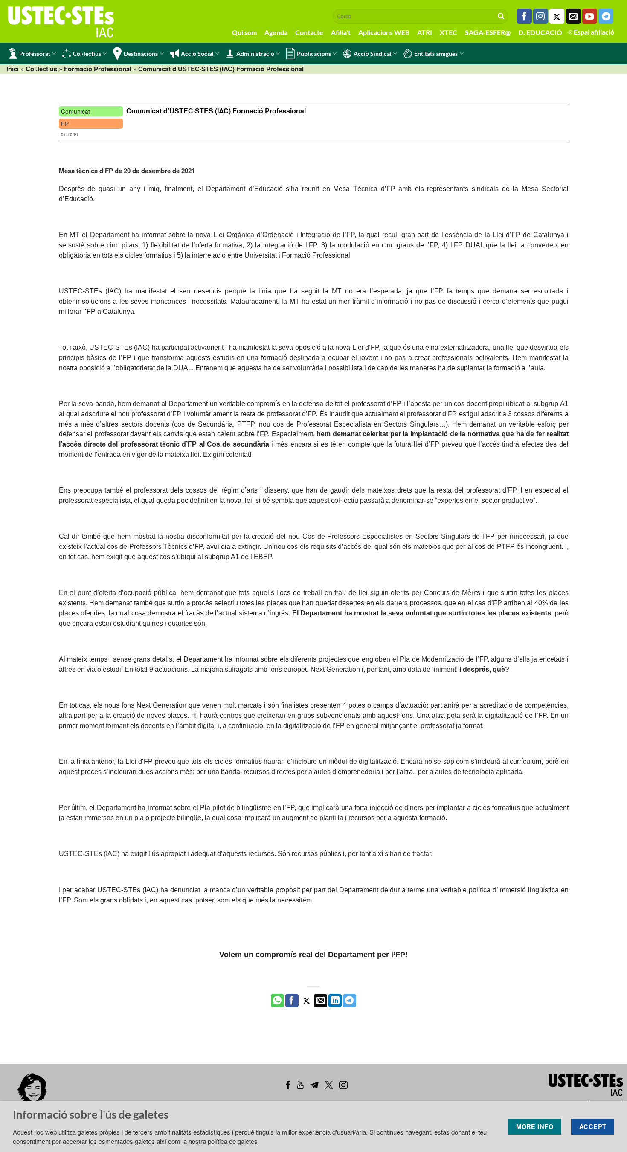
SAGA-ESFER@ (488, 32)
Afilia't (341, 32)
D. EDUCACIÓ (540, 32)
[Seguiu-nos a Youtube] (589, 16)
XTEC (448, 32)
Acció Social (197, 53)
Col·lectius (87, 53)
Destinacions (141, 53)
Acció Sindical (373, 53)
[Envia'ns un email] (573, 16)
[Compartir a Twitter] (306, 1000)
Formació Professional (97, 68)
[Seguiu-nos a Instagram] (540, 16)
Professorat (34, 53)
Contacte (309, 32)
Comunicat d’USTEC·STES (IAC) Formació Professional (216, 111)
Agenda (275, 32)
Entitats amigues (436, 53)
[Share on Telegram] (349, 1000)
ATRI (424, 32)
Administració (255, 53)
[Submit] (501, 16)
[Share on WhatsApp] (277, 1000)
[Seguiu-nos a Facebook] (524, 16)
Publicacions (314, 53)
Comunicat (75, 111)
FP (65, 123)
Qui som (244, 32)
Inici (12, 68)
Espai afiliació (593, 32)
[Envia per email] (320, 1000)
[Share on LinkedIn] (335, 1000)
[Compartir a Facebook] (292, 1000)
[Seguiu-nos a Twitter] (556, 16)
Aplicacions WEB (383, 32)
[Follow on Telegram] (605, 16)
